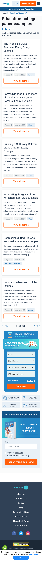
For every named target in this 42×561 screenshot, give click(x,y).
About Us (21, 494)
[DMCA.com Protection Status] (21, 544)
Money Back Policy (21, 521)
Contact (21, 503)
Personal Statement (12, 263)
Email (7, 442)
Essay (30, 75)
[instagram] (28, 533)
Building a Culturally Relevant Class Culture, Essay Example (21, 148)
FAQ (21, 507)
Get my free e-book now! (21, 462)
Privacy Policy (21, 516)
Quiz (30, 219)
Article (30, 310)
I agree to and (18, 454)
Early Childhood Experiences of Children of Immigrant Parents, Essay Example (20, 97)
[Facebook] (14, 533)
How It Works (21, 499)
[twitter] (21, 533)
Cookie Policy (21, 525)
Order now (21, 386)
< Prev (5, 326)
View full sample (21, 81)
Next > (37, 326)
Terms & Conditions (21, 512)
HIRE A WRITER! (28, 3)
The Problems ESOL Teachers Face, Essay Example (17, 47)
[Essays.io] (21, 488)
